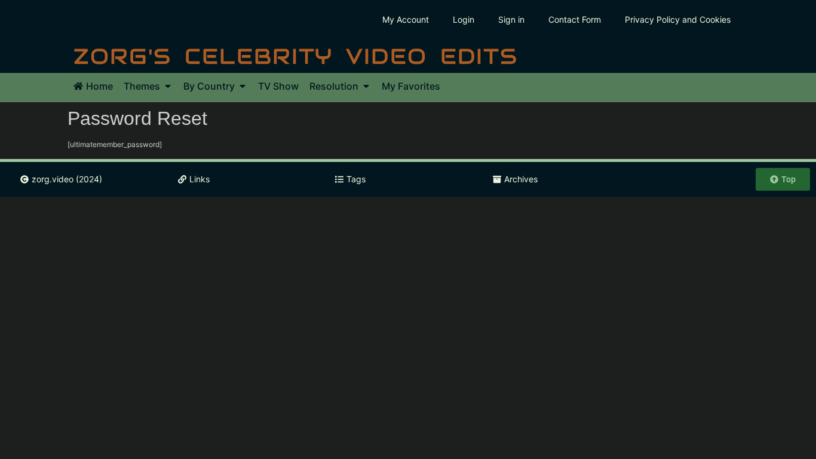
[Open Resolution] (366, 86)
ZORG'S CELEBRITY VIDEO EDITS (295, 56)
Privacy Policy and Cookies (678, 19)
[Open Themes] (168, 86)
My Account (405, 19)
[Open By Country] (242, 86)
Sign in (511, 19)
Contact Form (574, 19)
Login (463, 19)
